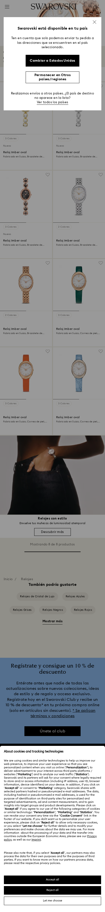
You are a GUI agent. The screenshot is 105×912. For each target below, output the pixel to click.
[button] (94, 22)
